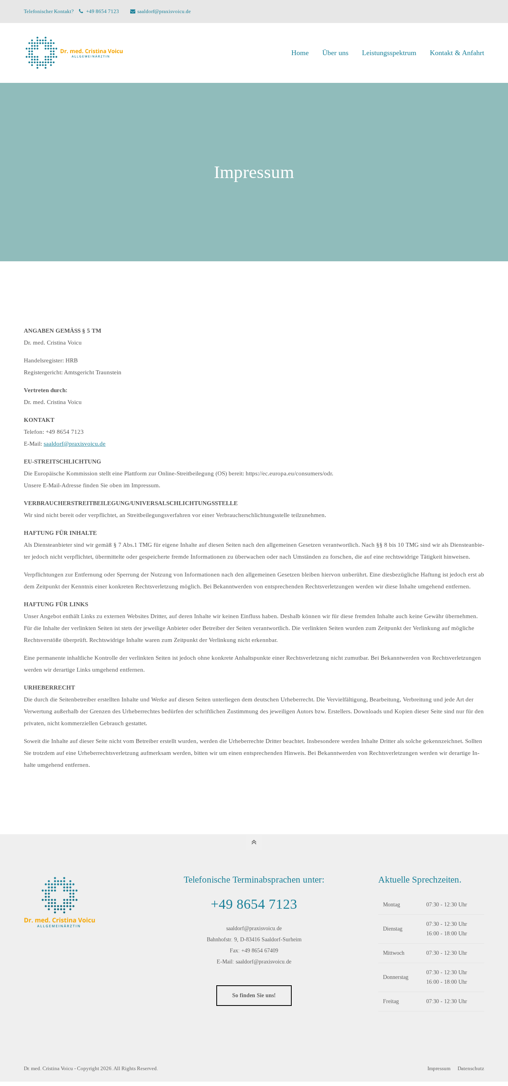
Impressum (439, 1068)
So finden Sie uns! (254, 995)
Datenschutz (471, 1068)
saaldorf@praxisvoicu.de (164, 11)
